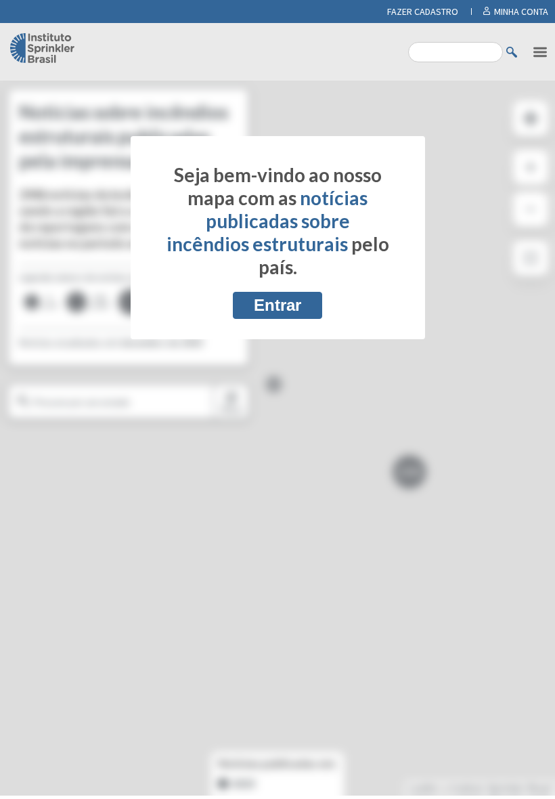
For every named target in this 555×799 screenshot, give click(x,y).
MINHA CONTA (521, 11)
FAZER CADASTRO (422, 11)
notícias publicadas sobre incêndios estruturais (267, 220)
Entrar (277, 305)
